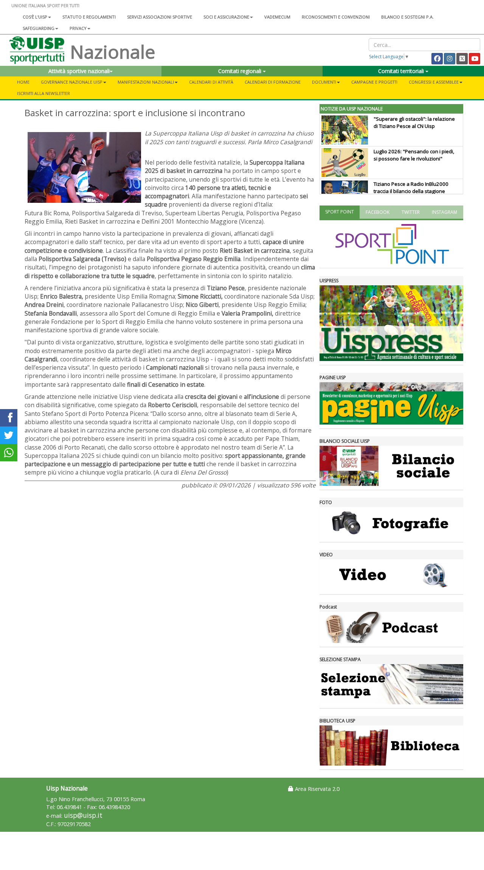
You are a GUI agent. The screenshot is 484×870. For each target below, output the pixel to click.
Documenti (324, 82)
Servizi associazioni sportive (159, 17)
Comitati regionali (240, 71)
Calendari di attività (211, 82)
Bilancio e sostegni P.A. (407, 17)
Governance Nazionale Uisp (71, 82)
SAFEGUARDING (38, 28)
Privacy (78, 28)
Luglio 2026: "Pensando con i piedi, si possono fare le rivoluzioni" (414, 155)
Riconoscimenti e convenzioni (336, 17)
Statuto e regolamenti (89, 17)
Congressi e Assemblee (434, 82)
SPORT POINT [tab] (339, 212)
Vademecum (277, 17)
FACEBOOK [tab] (377, 212)
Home (23, 82)
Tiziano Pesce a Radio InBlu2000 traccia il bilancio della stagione (411, 188)
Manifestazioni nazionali (146, 82)
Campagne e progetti (374, 82)
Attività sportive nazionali (79, 71)
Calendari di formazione (273, 82)
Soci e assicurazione (226, 17)
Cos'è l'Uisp (35, 17)
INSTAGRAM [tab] (444, 212)
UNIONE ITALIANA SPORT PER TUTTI (45, 5)
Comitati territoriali (401, 71)
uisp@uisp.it (83, 815)
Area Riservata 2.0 (316, 788)
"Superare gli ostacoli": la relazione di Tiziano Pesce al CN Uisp (414, 122)
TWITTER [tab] (411, 212)
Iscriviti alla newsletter (43, 93)
